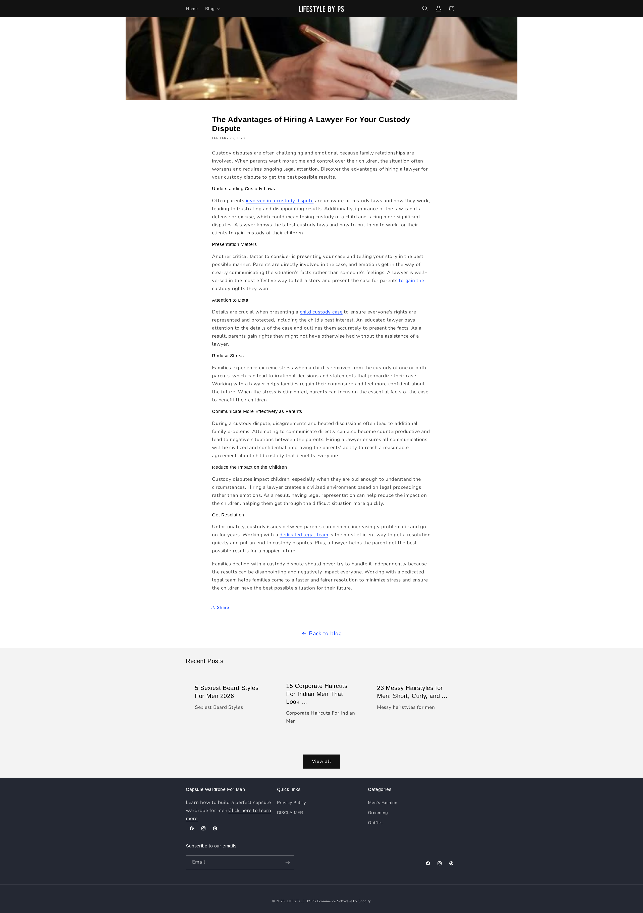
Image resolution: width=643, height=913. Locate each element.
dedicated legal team (304, 534)
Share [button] (223, 607)
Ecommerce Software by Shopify (344, 901)
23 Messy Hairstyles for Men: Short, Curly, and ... (412, 691)
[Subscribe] (287, 862)
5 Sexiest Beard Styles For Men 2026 (226, 691)
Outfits (375, 823)
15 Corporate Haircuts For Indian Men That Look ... (317, 693)
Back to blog (325, 633)
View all (321, 761)
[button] (212, 8)
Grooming (378, 813)
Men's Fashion (382, 802)
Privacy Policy (291, 802)
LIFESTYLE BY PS (301, 901)
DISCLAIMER (290, 813)
